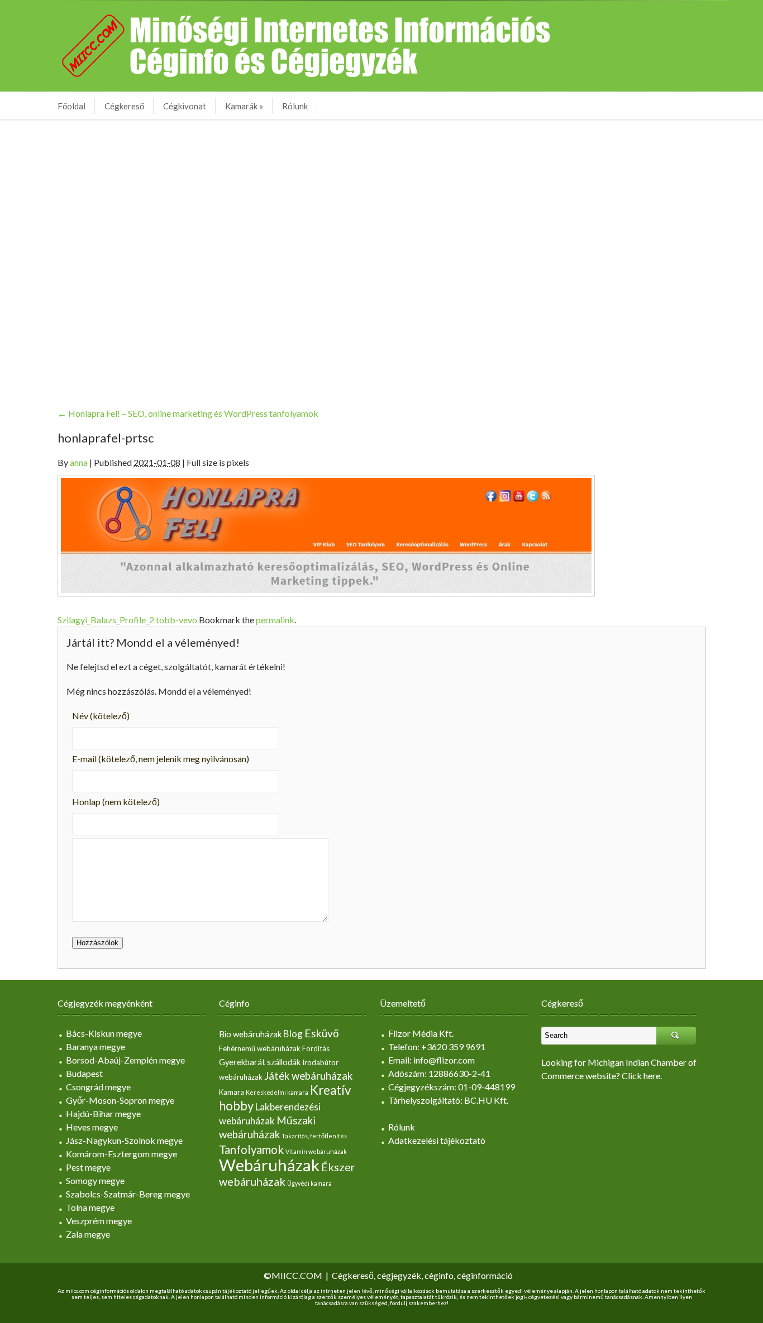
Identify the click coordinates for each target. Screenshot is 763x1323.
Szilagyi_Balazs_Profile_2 (106, 619)
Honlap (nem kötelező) (116, 801)
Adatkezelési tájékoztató (436, 1140)
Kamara (231, 1092)
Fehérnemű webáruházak (260, 1048)
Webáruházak (269, 1165)
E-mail (160, 758)
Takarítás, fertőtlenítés (314, 1135)
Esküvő (321, 1033)
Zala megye (88, 1234)
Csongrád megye (98, 1086)
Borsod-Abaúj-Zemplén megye (125, 1060)
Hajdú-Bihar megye (103, 1113)
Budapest (84, 1073)
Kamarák (244, 106)
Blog (293, 1034)
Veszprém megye (99, 1220)
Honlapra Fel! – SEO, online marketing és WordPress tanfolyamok (188, 413)
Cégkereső (124, 106)
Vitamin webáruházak (316, 1151)
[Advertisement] (381, 255)
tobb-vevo (176, 619)
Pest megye (88, 1167)
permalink (275, 619)
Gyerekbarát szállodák (260, 1062)
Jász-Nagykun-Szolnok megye (124, 1140)
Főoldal (71, 106)
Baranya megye (95, 1046)
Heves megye (92, 1127)
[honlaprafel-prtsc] (326, 534)
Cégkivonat (184, 106)
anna (79, 462)
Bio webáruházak (250, 1034)
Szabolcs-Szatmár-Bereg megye (128, 1194)
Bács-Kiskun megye (104, 1033)
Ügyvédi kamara (309, 1183)
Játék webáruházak (308, 1076)
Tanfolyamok (251, 1149)
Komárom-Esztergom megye (121, 1153)
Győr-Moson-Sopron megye (120, 1100)
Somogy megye (95, 1180)
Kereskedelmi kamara (277, 1092)
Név (101, 715)
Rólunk (295, 106)
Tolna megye (90, 1207)
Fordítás (316, 1048)
